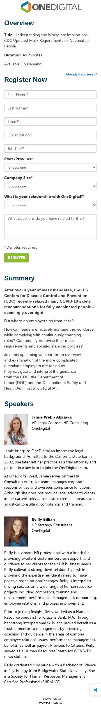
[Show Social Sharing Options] (96, 690)
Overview (19, 23)
